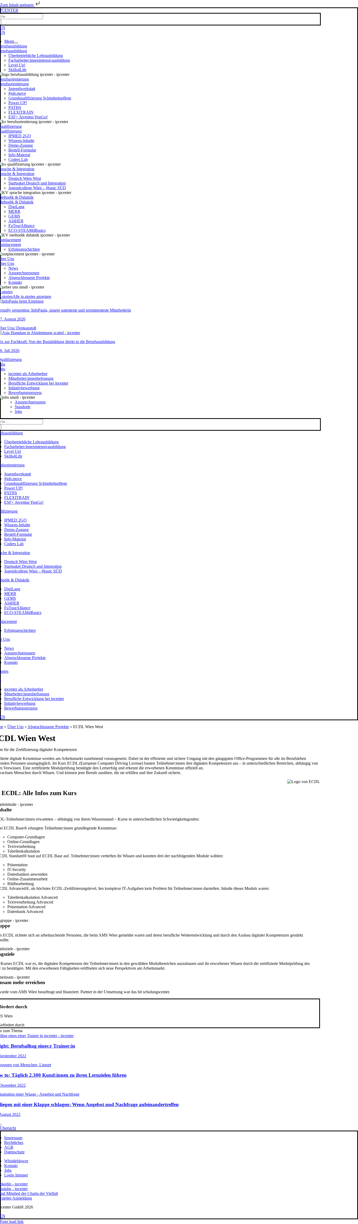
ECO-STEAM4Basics (27, 230)
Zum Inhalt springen (17, 5)
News (13, 268)
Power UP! (17, 103)
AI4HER (16, 221)
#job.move (17, 93)
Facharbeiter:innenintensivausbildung (39, 60)
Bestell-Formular (22, 150)
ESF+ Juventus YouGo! (28, 117)
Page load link (12, 1221)
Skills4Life (17, 69)
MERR (14, 211)
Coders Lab (18, 159)
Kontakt (15, 282)
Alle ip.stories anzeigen (32, 296)
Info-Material (19, 155)
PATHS (14, 107)
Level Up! (16, 65)
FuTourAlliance (21, 225)
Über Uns (15, 726)
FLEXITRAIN (21, 112)
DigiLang (16, 206)
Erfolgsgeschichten (24, 249)
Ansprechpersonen (23, 273)
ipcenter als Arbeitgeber (27, 373)
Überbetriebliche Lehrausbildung (35, 55)
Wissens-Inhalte (21, 140)
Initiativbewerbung (24, 388)
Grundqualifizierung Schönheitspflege (39, 98)
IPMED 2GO (19, 136)
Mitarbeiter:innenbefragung (30, 378)
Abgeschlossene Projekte (29, 277)
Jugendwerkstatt (21, 88)
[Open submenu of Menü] (16, 43)
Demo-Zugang (20, 145)
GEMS (14, 216)
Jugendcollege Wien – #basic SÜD (37, 188)
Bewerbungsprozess (25, 392)
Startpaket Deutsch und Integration (37, 183)
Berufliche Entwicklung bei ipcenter (38, 383)
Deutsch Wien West (24, 178)
